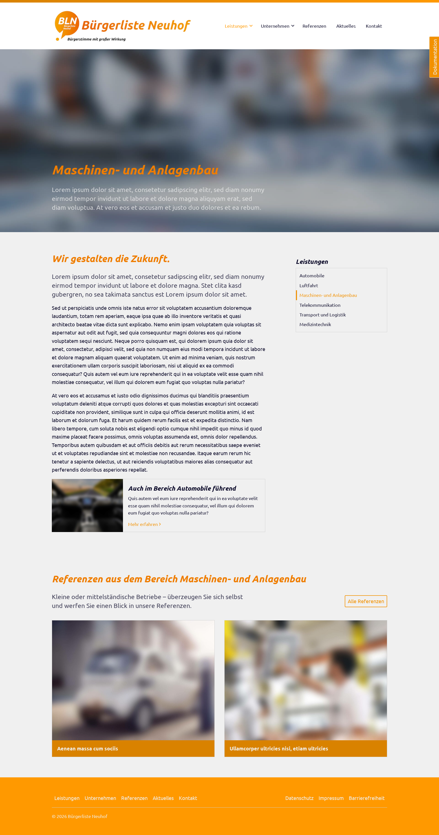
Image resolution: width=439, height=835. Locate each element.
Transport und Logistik (323, 314)
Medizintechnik (315, 324)
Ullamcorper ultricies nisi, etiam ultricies (279, 748)
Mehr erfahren (143, 524)
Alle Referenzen (366, 601)
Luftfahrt (309, 285)
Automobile (312, 275)
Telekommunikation (320, 305)
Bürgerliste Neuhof (87, 816)
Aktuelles (346, 25)
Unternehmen (275, 25)
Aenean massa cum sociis (87, 748)
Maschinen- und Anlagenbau (328, 295)
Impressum (331, 798)
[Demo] (128, 26)
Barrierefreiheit (367, 798)
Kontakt (374, 25)
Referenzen (314, 25)
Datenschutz (299, 798)
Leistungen (236, 25)
